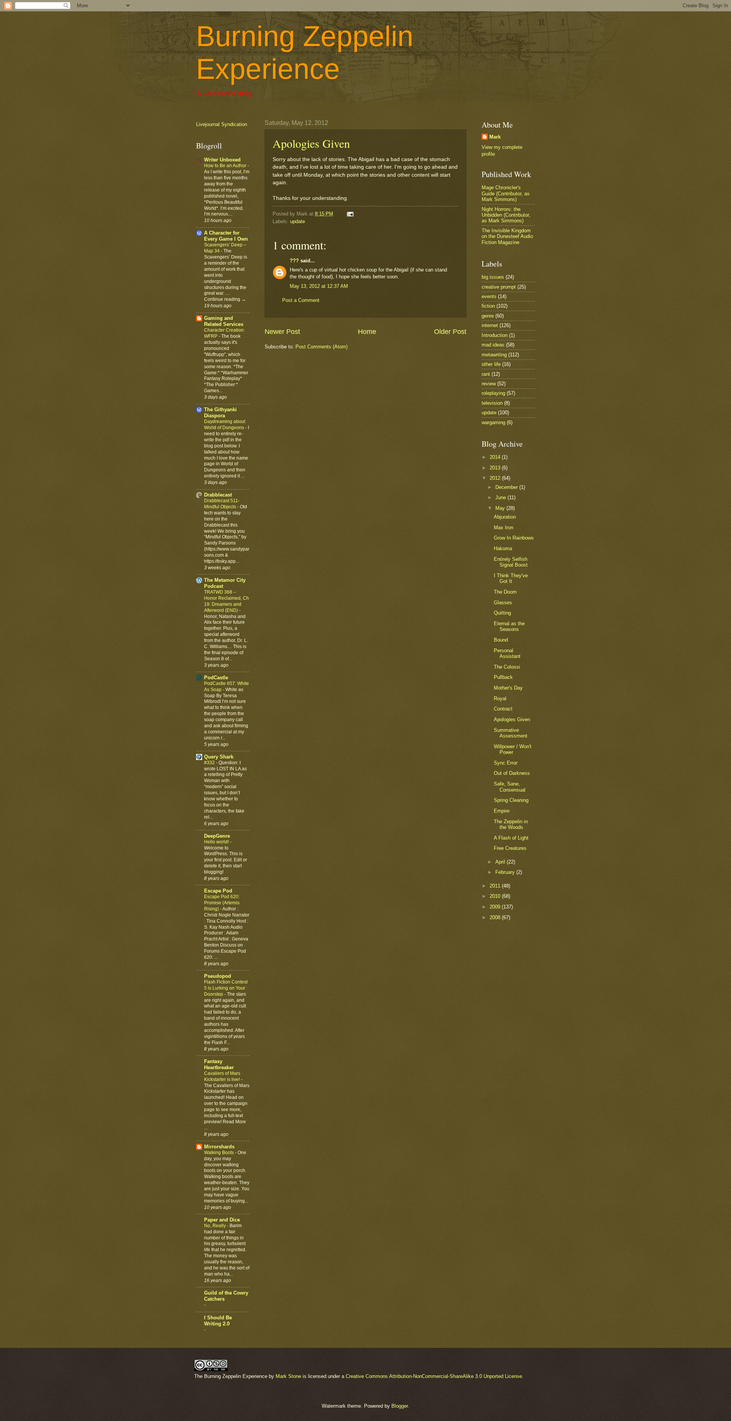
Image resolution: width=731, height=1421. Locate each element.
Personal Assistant (507, 653)
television (492, 403)
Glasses (503, 602)
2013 (496, 468)
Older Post (450, 331)
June (501, 497)
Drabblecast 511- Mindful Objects (221, 503)
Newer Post (282, 331)
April (501, 862)
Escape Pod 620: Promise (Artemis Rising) (221, 903)
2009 (496, 907)
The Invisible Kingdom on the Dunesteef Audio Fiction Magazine (507, 236)
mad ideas (493, 345)
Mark (495, 137)
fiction (488, 306)
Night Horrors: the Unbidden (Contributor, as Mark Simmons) (506, 215)
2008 (496, 917)
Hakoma (503, 548)
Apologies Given (311, 143)
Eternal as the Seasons (509, 626)
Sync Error (505, 763)
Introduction (495, 335)
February (505, 872)
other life (491, 364)
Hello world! (217, 842)
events (489, 296)
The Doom (505, 592)
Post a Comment (300, 300)
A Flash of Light (511, 838)
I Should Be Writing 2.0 (218, 1321)
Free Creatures (510, 848)
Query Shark (218, 757)
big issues (493, 277)
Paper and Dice (222, 1220)
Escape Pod (218, 891)
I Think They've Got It (511, 578)
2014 (496, 457)
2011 (496, 886)
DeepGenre (217, 836)
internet (490, 325)
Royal (500, 698)
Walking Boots (219, 1152)
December (507, 487)
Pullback (503, 677)
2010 (496, 896)
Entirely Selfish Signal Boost (511, 562)
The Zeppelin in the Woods (511, 824)
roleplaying (493, 393)
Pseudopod (217, 976)
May (500, 508)
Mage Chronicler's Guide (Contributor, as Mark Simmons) (506, 193)
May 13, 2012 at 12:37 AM (319, 286)
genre (488, 316)
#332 (210, 762)
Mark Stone (288, 1376)
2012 (496, 478)
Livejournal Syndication (221, 124)
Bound (501, 640)
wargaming (493, 422)
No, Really (215, 1225)
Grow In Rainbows (514, 538)
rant (486, 374)
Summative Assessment (510, 733)
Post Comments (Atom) (321, 347)
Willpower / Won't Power (512, 749)
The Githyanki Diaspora (220, 412)
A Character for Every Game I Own (226, 236)
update (297, 221)
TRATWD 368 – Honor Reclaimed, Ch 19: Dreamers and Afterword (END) (226, 601)
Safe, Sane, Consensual (509, 786)
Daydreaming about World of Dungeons (224, 424)
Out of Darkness (512, 773)
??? (294, 260)
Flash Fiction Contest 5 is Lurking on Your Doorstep (225, 988)
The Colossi (507, 667)
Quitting (502, 613)
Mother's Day (508, 688)
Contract (503, 709)
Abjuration (505, 517)
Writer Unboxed (222, 160)
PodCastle (216, 677)
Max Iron (503, 527)
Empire (501, 811)
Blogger (399, 1406)
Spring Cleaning (511, 800)
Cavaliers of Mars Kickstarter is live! (222, 1076)
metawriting (494, 355)
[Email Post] (349, 214)
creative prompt (499, 287)
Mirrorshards (219, 1147)
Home (367, 331)
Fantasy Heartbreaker (219, 1064)
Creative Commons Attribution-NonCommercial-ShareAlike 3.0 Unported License (434, 1376)
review (489, 383)
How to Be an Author (225, 165)
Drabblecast (218, 495)
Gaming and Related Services (223, 321)
